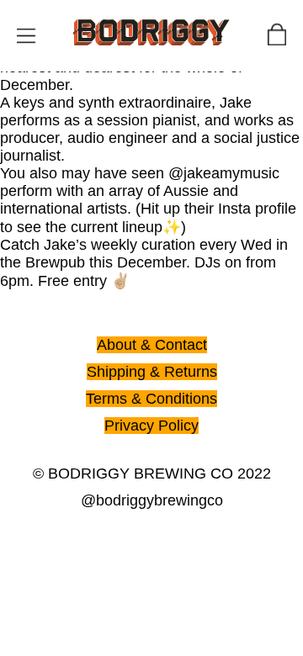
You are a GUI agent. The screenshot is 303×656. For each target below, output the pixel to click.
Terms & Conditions (151, 398)
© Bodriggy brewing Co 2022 (152, 473)
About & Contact (152, 344)
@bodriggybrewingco (152, 500)
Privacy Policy (151, 425)
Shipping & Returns (152, 371)
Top (15, 11)
